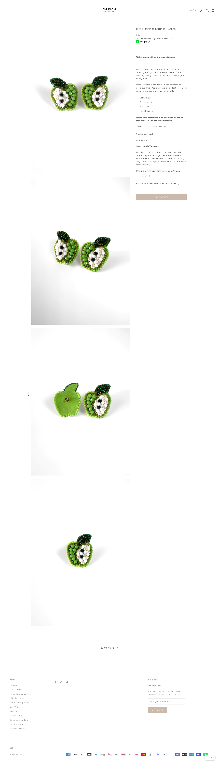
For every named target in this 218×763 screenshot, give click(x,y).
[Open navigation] (5, 10)
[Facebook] (142, 176)
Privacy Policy (16, 715)
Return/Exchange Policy (21, 694)
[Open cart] (213, 10)
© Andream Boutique (17, 755)
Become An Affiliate (19, 720)
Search (13, 685)
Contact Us (15, 689)
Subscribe (158, 710)
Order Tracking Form (19, 702)
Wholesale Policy (17, 728)
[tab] (139, 127)
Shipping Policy (17, 698)
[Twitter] (146, 176)
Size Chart (15, 707)
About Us (14, 711)
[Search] (207, 10)
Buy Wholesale (17, 724)
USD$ (192, 10)
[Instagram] (61, 682)
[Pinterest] (149, 176)
